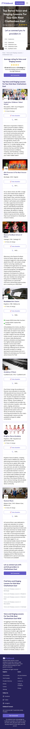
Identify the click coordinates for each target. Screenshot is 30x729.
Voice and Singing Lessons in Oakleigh (15, 607)
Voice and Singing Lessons (14, 53)
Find (3, 53)
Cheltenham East (7, 54)
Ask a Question (16, 115)
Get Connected (15, 75)
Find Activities (20, 3)
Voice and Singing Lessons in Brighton (15, 594)
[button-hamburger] (27, 3)
